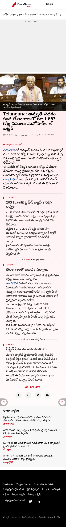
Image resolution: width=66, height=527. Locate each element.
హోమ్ (5, 14)
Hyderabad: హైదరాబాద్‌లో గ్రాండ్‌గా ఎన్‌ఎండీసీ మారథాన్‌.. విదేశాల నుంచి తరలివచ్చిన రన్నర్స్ (27, 419)
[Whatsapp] (28, 395)
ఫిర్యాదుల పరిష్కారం (51, 489)
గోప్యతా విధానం (23, 484)
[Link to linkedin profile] (38, 501)
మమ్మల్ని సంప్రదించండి (13, 489)
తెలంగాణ (9, 150)
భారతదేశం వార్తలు (27, 14)
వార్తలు (13, 14)
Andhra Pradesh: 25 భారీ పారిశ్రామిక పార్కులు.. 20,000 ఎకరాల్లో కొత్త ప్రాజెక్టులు (28, 457)
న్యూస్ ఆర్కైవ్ (18, 494)
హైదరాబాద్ (8, 424)
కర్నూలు (7, 449)
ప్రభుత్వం (7, 437)
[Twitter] (38, 395)
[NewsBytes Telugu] (21, 4)
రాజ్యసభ (9, 179)
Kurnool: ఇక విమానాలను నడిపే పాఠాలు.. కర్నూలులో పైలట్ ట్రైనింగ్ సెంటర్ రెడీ (31, 445)
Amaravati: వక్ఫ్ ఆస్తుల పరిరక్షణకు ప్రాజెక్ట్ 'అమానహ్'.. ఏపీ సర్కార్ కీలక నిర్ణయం (32, 432)
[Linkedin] (47, 395)
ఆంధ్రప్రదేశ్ (12, 284)
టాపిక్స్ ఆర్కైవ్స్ (34, 494)
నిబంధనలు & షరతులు (45, 484)
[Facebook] (18, 395)
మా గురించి (8, 484)
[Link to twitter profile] (30, 501)
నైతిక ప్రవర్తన (33, 489)
